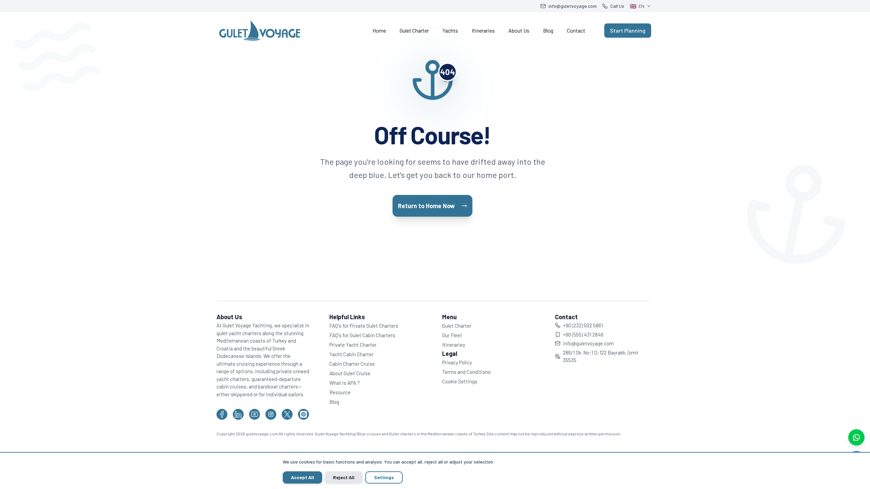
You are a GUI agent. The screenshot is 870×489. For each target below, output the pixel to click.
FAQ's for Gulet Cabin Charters (362, 335)
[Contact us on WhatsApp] (856, 437)
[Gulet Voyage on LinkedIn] (238, 414)
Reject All (343, 477)
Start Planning (627, 30)
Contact (576, 30)
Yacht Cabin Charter (351, 354)
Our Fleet (452, 335)
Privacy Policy (457, 362)
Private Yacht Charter (353, 345)
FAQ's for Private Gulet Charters (363, 326)
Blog (548, 30)
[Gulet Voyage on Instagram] (270, 414)
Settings (384, 477)
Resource (340, 392)
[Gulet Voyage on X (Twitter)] (287, 414)
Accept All (302, 477)
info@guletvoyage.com (588, 343)
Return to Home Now (426, 206)
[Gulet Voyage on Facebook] (222, 414)
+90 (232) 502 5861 (583, 325)
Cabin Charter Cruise (352, 364)
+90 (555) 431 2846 (583, 334)
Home (379, 30)
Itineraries (483, 30)
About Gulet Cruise (349, 373)
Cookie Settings (459, 381)
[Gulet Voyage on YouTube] (254, 414)
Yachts (450, 30)
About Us (518, 30)
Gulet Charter (414, 30)
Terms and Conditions (466, 372)
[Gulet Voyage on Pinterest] (303, 414)
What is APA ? (344, 383)
